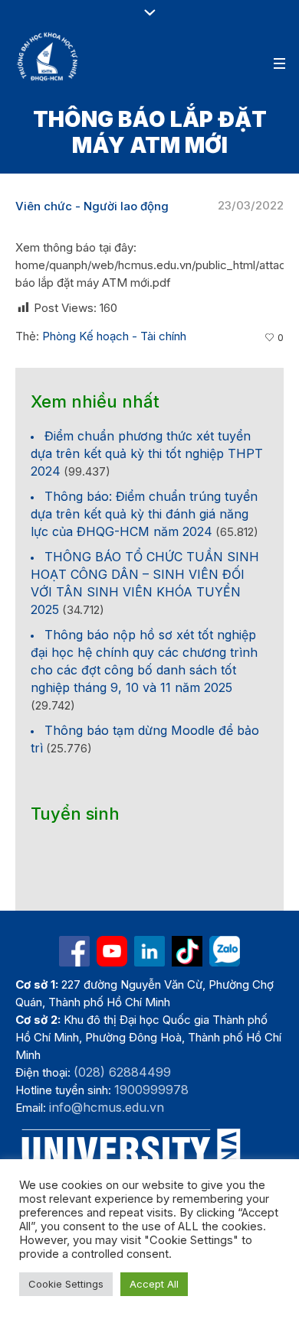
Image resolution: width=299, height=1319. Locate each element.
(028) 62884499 (122, 1072)
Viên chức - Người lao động (92, 206)
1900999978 (151, 1089)
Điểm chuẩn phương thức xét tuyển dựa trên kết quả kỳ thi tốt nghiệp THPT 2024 (147, 453)
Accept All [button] (154, 1284)
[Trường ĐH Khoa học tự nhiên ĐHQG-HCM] (74, 951)
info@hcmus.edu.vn (106, 1107)
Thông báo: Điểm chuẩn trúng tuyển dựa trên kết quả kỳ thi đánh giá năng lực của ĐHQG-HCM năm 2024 (144, 514)
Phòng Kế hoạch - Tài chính (114, 336)
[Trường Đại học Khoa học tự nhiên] (149, 951)
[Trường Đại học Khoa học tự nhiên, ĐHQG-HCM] (48, 56)
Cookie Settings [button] (66, 1284)
